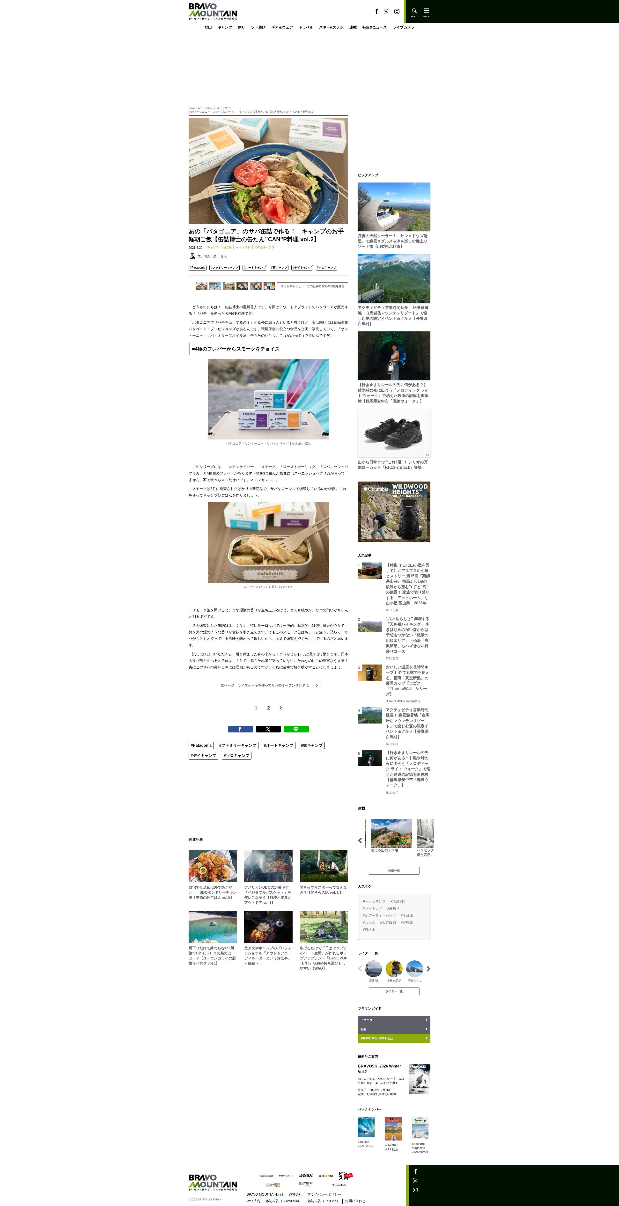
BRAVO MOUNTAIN (200, 108)
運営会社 (295, 1194)
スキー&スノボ (331, 27)
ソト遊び (258, 27)
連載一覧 (394, 870)
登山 (208, 27)
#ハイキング (372, 908)
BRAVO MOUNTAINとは (265, 1194)
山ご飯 (227, 247)
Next (428, 840)
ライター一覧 (394, 991)
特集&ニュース (374, 27)
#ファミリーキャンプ (224, 267)
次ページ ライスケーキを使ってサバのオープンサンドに (265, 685)
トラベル (306, 27)
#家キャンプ (279, 267)
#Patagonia (197, 267)
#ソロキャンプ (326, 267)
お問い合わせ (355, 1201)
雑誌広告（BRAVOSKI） (283, 1201)
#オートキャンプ (255, 267)
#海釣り (393, 908)
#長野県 (407, 923)
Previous (360, 840)
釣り (241, 27)
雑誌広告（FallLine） (324, 1201)
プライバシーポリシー (324, 1194)
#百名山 (369, 930)
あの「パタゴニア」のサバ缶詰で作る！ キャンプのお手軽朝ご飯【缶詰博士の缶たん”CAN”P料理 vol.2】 (252, 111)
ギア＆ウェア (282, 27)
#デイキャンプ (302, 267)
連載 (353, 27)
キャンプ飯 (243, 247)
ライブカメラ (403, 27)
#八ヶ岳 (369, 923)
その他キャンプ (264, 247)
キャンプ (225, 27)
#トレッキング (374, 901)
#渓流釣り (398, 901)
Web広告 (253, 1201)
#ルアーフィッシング (379, 915)
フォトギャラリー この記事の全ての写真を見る (313, 286)
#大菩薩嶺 (388, 923)
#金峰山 (407, 915)
